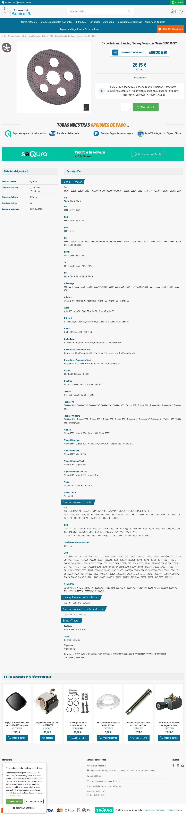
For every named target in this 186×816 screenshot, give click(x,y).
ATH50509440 (78, 728)
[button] (25, 808)
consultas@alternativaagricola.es (105, 781)
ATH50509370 (108, 728)
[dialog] (24, 788)
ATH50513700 (17, 728)
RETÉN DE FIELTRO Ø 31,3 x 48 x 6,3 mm (108, 724)
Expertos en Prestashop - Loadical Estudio (162, 809)
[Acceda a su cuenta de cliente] (173, 11)
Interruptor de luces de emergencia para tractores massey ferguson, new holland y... (169, 726)
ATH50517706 (169, 728)
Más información (13, 796)
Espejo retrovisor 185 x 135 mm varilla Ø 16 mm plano (17, 724)
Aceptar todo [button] (14, 801)
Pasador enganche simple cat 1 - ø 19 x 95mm (139, 724)
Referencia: (129, 52)
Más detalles (47, 737)
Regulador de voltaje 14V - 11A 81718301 (47, 724)
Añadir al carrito (148, 107)
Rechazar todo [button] (34, 801)
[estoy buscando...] (129, 11)
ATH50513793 (138, 728)
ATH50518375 (47, 728)
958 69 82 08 (9, 2)
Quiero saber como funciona (150, 154)
